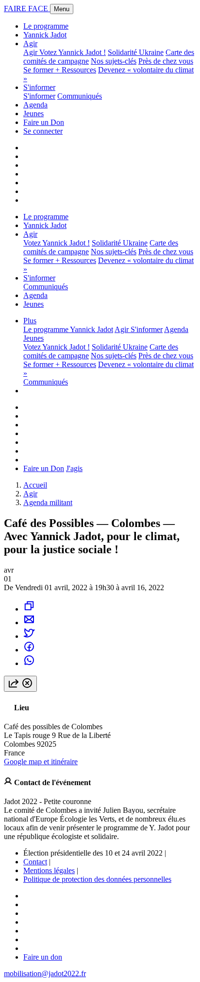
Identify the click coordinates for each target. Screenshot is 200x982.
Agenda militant (47, 502)
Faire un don (42, 957)
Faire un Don (43, 122)
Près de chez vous (165, 61)
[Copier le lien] (29, 609)
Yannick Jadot (45, 35)
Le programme (45, 26)
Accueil (35, 485)
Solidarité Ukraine (136, 52)
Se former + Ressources (59, 70)
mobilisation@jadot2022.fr (45, 973)
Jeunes (33, 113)
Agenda (35, 105)
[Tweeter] (29, 636)
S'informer (39, 87)
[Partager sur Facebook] (29, 650)
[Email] (29, 622)
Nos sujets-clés (113, 61)
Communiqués (79, 96)
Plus (29, 320)
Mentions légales (49, 870)
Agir (30, 43)
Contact (35, 862)
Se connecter (43, 131)
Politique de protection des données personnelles (97, 879)
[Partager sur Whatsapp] (29, 663)
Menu (61, 9)
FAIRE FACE (27, 8)
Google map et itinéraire (41, 761)
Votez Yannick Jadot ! (72, 52)
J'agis (74, 468)
